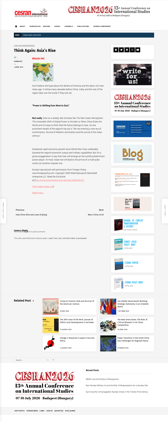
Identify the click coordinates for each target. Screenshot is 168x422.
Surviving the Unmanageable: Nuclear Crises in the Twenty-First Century (117, 392)
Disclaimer (70, 411)
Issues (57, 26)
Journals (68, 26)
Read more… (38, 192)
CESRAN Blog (35, 26)
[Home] (16, 26)
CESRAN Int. (18, 61)
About (22, 26)
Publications (83, 26)
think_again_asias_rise (42, 186)
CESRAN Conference (102, 26)
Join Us (49, 411)
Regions (46, 26)
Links (42, 411)
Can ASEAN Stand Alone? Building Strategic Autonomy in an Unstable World (133, 304)
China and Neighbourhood (24, 46)
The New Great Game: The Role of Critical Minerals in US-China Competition (132, 322)
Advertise (58, 411)
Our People (20, 411)
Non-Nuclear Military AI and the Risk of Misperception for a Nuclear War (117, 385)
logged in (27, 232)
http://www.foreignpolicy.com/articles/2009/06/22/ (59, 180)
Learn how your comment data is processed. (67, 238)
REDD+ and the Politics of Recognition (102, 379)
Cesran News (32, 411)
